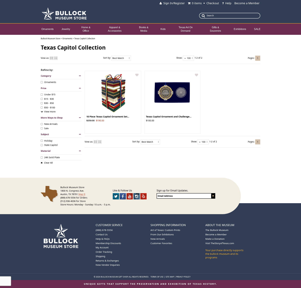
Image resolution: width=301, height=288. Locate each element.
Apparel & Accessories (114, 29)
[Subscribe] (213, 196)
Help (228, 3)
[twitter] (116, 196)
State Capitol (51, 144)
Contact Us (102, 234)
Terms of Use (157, 276)
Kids (163, 29)
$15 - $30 (49, 98)
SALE (257, 29)
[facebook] (123, 196)
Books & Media (143, 29)
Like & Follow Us (122, 190)
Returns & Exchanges (107, 260)
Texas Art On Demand (186, 29)
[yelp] (143, 196)
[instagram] (136, 196)
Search (210, 15)
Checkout (212, 3)
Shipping (100, 256)
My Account (102, 247)
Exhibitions (240, 29)
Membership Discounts (108, 243)
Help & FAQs (103, 238)
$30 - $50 (49, 103)
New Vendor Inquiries (108, 264)
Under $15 (49, 94)
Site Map (170, 276)
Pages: (251, 57)
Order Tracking (104, 251)
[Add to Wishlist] (137, 75)
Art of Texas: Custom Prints (165, 230)
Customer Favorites (161, 243)
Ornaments (47, 29)
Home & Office (85, 29)
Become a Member (246, 3)
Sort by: (107, 57)
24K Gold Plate (52, 157)
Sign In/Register (174, 3)
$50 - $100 (49, 107)
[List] (56, 57)
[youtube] (130, 196)
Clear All (48, 162)
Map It (81, 194)
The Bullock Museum (216, 230)
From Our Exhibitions (162, 234)
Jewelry (65, 29)
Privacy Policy (183, 276)
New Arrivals (51, 123)
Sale (46, 128)
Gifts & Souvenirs (215, 29)
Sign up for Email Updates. (172, 190)
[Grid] (51, 57)
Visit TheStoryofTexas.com (219, 243)
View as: (45, 57)
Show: (179, 57)
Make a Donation (214, 238)
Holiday (48, 140)
